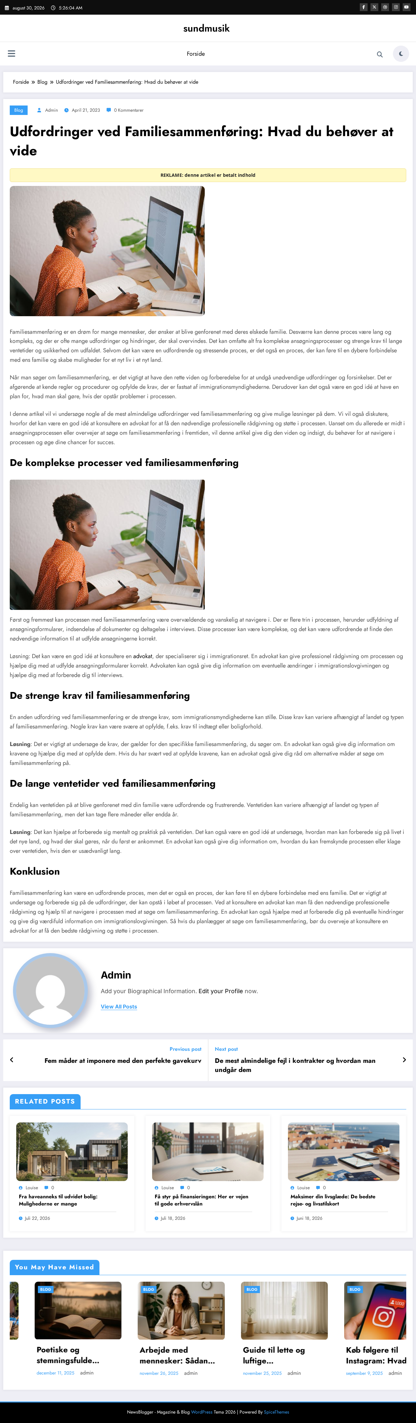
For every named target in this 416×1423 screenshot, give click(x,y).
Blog (18, 110)
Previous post (186, 1049)
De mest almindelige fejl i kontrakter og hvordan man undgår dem (295, 1065)
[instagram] (396, 7)
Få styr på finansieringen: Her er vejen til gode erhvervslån (201, 1200)
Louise (32, 1187)
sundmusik (206, 28)
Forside (196, 53)
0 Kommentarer (129, 110)
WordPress (202, 1412)
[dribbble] (385, 7)
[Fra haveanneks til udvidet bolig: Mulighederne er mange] (72, 1151)
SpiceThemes (276, 1412)
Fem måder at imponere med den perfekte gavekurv (123, 1060)
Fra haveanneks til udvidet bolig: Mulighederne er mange (58, 1200)
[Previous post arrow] (12, 1060)
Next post (226, 1049)
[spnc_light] (401, 54)
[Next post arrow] (404, 1060)
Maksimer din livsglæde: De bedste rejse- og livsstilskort (333, 1200)
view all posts (119, 1007)
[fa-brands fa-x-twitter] (374, 7)
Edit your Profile (221, 991)
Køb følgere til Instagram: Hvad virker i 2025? (252, 1355)
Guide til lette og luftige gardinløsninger (150, 1355)
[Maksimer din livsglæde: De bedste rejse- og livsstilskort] (343, 1151)
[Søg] (380, 55)
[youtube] (406, 7)
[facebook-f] (364, 7)
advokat (142, 656)
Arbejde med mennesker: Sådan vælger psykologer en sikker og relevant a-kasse (56, 1355)
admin (51, 110)
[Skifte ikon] (11, 54)
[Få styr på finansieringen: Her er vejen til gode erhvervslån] (208, 1151)
